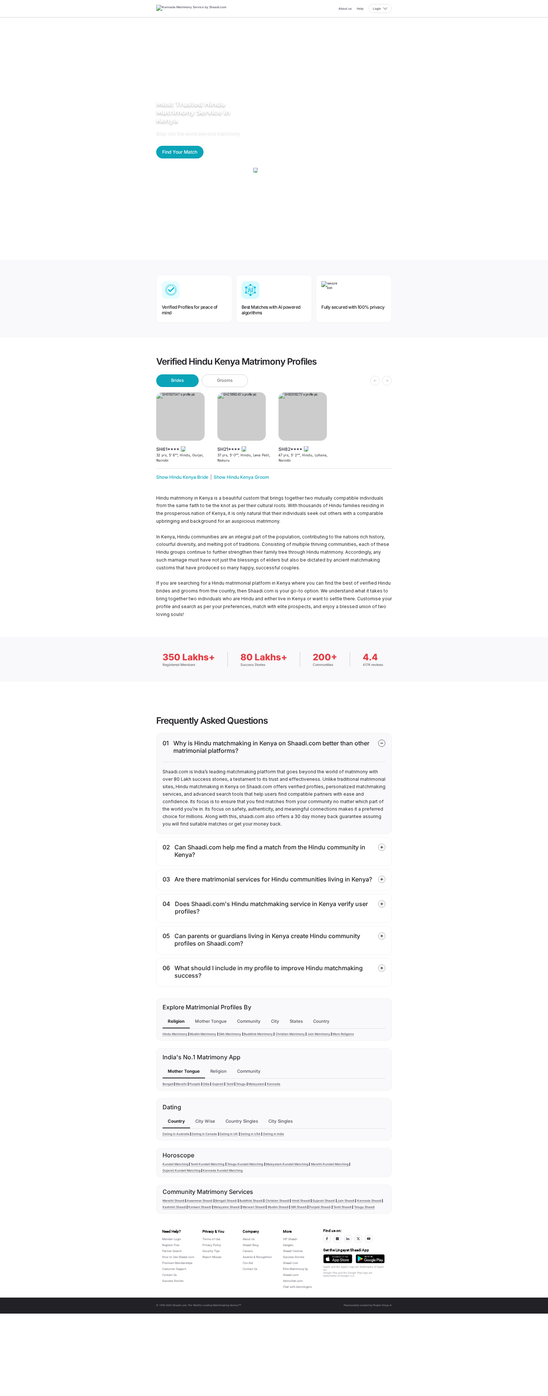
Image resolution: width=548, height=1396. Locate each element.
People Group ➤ (382, 1305)
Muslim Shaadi (278, 1207)
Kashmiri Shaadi (174, 1207)
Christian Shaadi (277, 1200)
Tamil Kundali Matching (207, 1164)
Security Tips (211, 1251)
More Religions (343, 1034)
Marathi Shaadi (174, 1200)
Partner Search (172, 1251)
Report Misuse (211, 1257)
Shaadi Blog (250, 1245)
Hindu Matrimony (175, 1034)
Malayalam (256, 1084)
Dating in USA (250, 1134)
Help (360, 8)
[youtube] (368, 1238)
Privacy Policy (211, 1245)
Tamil (230, 1084)
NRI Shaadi (299, 1207)
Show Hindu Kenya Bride (182, 477)
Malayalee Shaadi (227, 1207)
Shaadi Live (290, 1263)
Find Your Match (179, 152)
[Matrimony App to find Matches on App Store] (337, 1259)
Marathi (181, 1084)
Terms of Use (211, 1239)
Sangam (288, 1245)
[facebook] (327, 1238)
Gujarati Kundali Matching (182, 1170)
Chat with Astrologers (297, 1287)
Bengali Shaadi (226, 1200)
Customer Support (174, 1269)
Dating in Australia (176, 1134)
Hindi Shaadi (301, 1200)
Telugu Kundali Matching (245, 1164)
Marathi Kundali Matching (330, 1164)
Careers (248, 1251)
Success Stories (172, 1281)
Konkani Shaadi (199, 1207)
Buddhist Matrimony (258, 1034)
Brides (177, 380)
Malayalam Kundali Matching (287, 1164)
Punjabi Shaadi (320, 1207)
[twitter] (358, 1238)
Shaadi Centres (293, 1251)
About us (345, 8)
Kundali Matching (175, 1164)
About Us (249, 1239)
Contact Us (169, 1275)
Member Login (171, 1239)
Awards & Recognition (257, 1257)
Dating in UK (229, 1134)
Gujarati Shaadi (323, 1200)
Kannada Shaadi (369, 1200)
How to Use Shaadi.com (178, 1257)
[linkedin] (348, 1238)
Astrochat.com (293, 1281)
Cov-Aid (248, 1263)
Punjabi (194, 1084)
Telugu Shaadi (364, 1207)
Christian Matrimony (290, 1034)
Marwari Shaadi (253, 1207)
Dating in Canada (204, 1134)
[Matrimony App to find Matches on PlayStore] (370, 1259)
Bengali (168, 1084)
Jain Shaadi (346, 1200)
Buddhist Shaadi (251, 1200)
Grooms (225, 380)
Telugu (241, 1084)
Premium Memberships (177, 1263)
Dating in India (273, 1134)
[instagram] (337, 1238)
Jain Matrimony (319, 1034)
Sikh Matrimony (230, 1034)
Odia (206, 1084)
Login (377, 8)
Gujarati (218, 1084)
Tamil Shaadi (342, 1207)
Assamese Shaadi (199, 1200)
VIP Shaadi (290, 1239)
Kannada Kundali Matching (223, 1170)
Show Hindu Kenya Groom (241, 477)
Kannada (273, 1084)
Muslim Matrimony (203, 1034)
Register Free (170, 1245)
